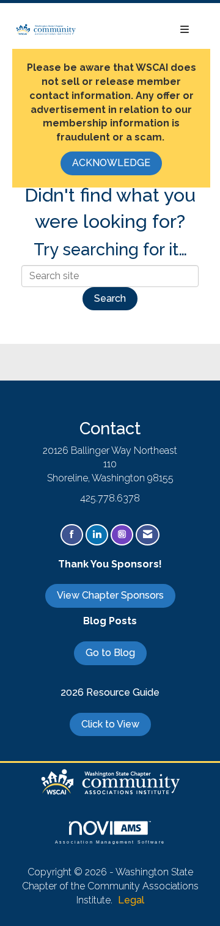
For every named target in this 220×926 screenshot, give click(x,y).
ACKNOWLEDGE (111, 163)
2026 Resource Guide (110, 692)
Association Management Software (110, 841)
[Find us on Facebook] (72, 534)
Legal (131, 900)
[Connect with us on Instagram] (122, 534)
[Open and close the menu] (139, 30)
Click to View (110, 724)
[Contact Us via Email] (148, 534)
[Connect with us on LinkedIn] (97, 534)
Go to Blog (110, 652)
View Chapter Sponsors (110, 595)
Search (110, 298)
